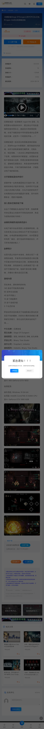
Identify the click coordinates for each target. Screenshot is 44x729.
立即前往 (14, 370)
